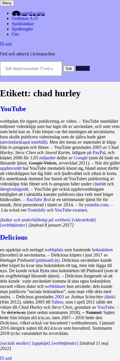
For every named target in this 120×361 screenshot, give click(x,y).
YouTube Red (38, 199)
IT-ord (6, 43)
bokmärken (102, 249)
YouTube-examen (70, 209)
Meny (7, 3)
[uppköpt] (41, 343)
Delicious (13, 237)
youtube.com (96, 204)
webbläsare (55, 286)
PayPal (99, 152)
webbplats (54, 249)
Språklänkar (23, 23)
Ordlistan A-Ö (25, 18)
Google (81, 157)
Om (15, 34)
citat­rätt (99, 183)
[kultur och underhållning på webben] (35, 219)
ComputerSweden (28, 13)
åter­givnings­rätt (14, 189)
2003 (59, 296)
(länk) (110, 296)
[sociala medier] (15, 343)
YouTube (13, 109)
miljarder (47, 157)
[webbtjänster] (13, 225)
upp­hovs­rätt (11, 168)
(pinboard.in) (47, 260)
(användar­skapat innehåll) (23, 142)
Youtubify (36, 209)
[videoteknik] (84, 219)
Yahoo (57, 301)
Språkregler (22, 28)
